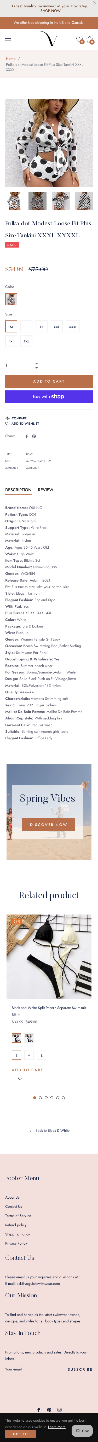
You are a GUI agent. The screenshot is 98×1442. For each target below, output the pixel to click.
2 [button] (40, 1097)
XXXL (73, 327)
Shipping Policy (17, 1234)
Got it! (20, 1434)
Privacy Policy (16, 1243)
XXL (57, 327)
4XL (11, 341)
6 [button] (63, 1097)
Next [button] (88, 200)
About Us (12, 1197)
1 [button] (34, 1097)
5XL (26, 341)
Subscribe (80, 1369)
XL (41, 327)
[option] (49, 1007)
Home (10, 58)
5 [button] (57, 1097)
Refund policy (15, 1225)
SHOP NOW (51, 10)
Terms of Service (18, 1215)
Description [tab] (18, 490)
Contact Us (13, 1206)
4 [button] (51, 1097)
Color (9, 286)
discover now (48, 824)
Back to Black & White (52, 1130)
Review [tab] (46, 490)
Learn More (57, 1426)
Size (8, 314)
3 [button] (46, 1097)
